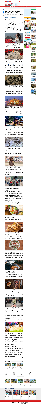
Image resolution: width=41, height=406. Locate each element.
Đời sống (13, 6)
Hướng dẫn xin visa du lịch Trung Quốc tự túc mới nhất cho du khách (33, 34)
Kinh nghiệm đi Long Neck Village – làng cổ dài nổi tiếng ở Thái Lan (10, 17)
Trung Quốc (14, 372)
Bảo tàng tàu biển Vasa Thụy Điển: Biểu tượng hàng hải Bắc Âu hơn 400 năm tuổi (33, 89)
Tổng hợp (7, 6)
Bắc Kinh (26, 11)
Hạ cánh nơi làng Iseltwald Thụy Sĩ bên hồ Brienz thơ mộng (33, 82)
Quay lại (22, 361)
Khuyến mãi (21, 6)
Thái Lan (21, 372)
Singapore (30, 372)
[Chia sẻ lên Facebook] (3, 9)
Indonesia (22, 373)
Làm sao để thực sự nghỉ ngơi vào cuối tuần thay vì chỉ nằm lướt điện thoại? (33, 76)
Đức (29, 374)
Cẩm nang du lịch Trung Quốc (27, 13)
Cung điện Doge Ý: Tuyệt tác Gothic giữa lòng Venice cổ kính (33, 40)
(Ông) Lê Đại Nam (26, 402)
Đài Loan (14, 374)
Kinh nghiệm (15, 6)
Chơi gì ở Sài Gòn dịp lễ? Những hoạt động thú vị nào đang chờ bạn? (33, 27)
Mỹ (5, 375)
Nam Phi (14, 375)
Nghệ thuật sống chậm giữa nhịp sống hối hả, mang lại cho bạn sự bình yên (33, 57)
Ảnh (17, 6)
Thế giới (11, 6)
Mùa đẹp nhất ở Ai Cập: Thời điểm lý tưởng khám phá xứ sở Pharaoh (33, 51)
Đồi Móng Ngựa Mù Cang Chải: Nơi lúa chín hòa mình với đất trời (33, 21)
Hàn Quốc (6, 374)
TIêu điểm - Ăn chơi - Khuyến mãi (26, 6)
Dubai (21, 374)
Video (18, 6)
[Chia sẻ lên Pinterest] (10, 361)
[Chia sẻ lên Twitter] (3, 11)
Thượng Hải (26, 12)
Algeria (29, 375)
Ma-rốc (21, 375)
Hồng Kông (30, 373)
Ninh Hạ (25, 14)
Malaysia (14, 373)
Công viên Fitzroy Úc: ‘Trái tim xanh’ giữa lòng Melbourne (33, 70)
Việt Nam (9, 6)
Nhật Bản (6, 373)
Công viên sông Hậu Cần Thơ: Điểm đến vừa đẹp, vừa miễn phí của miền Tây (33, 15)
